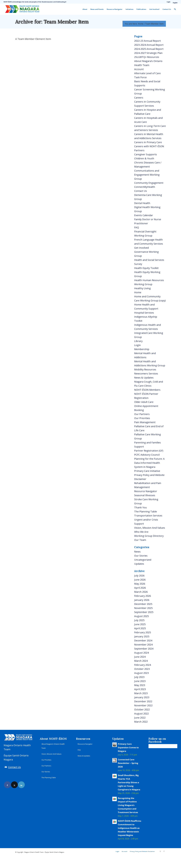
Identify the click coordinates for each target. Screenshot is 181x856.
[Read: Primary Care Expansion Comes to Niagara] (114, 744)
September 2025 (143, 612)
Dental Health (142, 203)
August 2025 (141, 616)
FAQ (136, 227)
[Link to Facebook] (7, 784)
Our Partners (142, 414)
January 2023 (141, 697)
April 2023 (140, 689)
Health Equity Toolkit (146, 268)
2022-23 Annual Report (147, 40)
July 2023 (139, 677)
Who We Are (141, 531)
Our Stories (141, 555)
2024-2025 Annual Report (149, 49)
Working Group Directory (149, 536)
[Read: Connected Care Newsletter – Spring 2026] (114, 760)
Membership (141, 349)
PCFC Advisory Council (147, 454)
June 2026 (140, 579)
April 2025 (140, 628)
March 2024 (141, 660)
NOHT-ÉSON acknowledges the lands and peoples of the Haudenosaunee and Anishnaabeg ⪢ (35, 2)
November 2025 (143, 608)
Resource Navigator (145, 491)
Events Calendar (143, 215)
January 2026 (141, 600)
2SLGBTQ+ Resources (146, 57)
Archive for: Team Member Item (52, 21)
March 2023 (141, 693)
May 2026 (139, 583)
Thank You (140, 507)
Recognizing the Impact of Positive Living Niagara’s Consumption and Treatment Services (128, 805)
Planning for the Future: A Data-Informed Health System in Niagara (149, 463)
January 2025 (141, 636)
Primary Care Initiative (147, 471)
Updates (139, 563)
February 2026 (142, 596)
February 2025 (142, 632)
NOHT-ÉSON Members (147, 389)
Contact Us (140, 191)
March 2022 (141, 721)
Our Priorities (142, 418)
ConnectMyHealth (144, 187)
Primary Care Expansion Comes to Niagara (128, 747)
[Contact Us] (6, 767)
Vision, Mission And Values (149, 527)
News (137, 551)
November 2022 (143, 705)
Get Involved (141, 247)
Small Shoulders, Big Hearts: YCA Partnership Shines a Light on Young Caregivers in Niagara (129, 782)
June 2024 (140, 656)
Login (168, 2)
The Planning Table (145, 511)
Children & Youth (144, 158)
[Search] (175, 9)
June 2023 (140, 681)
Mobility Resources (145, 369)
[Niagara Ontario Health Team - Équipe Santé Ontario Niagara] (22, 9)
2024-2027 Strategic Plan (148, 53)
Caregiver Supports (145, 154)
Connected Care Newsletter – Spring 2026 (128, 763)
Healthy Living (142, 288)
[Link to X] (14, 784)
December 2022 (143, 701)
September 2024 (143, 648)
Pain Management (145, 422)
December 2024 (143, 640)
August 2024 (141, 652)
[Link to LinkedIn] (21, 784)
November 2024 (143, 644)
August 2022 (141, 713)
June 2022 (140, 717)
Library (138, 341)
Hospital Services (144, 312)
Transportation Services (148, 515)
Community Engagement (148, 182)
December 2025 (143, 604)
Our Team (140, 540)
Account (139, 69)
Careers (138, 97)
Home (137, 292)
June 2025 (140, 624)
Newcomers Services (146, 373)
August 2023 (141, 673)
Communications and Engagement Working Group (147, 174)
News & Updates (144, 377)
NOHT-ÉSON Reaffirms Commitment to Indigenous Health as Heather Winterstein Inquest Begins (129, 828)
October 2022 (142, 709)
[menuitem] (168, 1)
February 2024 (142, 665)
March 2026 (141, 591)
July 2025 (139, 620)
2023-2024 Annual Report (149, 44)
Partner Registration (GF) (148, 450)
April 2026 (140, 587)
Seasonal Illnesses (144, 495)
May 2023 (139, 685)
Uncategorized (142, 559)
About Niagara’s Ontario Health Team (53, 746)
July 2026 (139, 575)
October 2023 (142, 669)
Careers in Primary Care (148, 142)
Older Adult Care (143, 402)
